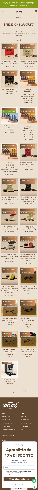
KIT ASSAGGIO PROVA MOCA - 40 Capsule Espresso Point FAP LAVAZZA (28, 321)
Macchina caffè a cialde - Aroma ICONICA (10, 380)
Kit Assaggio (24, 426)
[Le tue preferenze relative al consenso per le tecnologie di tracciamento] (35, 487)
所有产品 (23, 416)
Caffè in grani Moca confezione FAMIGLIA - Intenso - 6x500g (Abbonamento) (28, 134)
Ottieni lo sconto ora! (19, 479)
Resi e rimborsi (6, 416)
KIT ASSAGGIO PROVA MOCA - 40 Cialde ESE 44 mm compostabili (28, 352)
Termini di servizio (7, 423)
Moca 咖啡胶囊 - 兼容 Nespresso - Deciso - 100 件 (10, 228)
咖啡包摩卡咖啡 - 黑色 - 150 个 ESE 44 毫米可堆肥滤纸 (10, 90)
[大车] (35, 11)
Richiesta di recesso (8, 435)
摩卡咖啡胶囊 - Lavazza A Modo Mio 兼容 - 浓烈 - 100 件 (10, 199)
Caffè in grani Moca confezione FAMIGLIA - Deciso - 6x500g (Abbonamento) (28, 97)
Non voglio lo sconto (19, 484)
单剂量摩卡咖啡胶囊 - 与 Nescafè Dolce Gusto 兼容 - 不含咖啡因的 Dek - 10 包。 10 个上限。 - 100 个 (9, 289)
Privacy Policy (6, 420)
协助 (22, 430)
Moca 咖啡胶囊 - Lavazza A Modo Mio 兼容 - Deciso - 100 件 (28, 164)
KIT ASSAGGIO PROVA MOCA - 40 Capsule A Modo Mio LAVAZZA (28, 288)
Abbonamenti (25, 420)
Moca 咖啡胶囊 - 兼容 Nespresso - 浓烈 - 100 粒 (28, 228)
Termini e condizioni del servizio (9, 431)
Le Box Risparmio (26, 423)
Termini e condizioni (17, 474)
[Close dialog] (34, 442)
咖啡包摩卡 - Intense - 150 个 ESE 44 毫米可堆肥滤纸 (28, 62)
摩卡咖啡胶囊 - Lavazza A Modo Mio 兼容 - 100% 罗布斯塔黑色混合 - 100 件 (28, 199)
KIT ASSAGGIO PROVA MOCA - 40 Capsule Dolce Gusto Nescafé (10, 320)
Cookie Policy (6, 426)
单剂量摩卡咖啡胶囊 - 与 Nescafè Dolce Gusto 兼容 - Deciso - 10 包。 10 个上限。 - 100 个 (28, 258)
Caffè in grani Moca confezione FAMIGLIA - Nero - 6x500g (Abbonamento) (9, 169)
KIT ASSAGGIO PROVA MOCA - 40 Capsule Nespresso (10, 352)
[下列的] (23, 391)
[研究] (6, 11)
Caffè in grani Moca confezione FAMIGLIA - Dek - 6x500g (10, 128)
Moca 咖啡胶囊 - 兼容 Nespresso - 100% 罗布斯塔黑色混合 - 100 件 (9, 257)
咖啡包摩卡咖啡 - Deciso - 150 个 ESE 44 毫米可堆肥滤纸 (9, 62)
